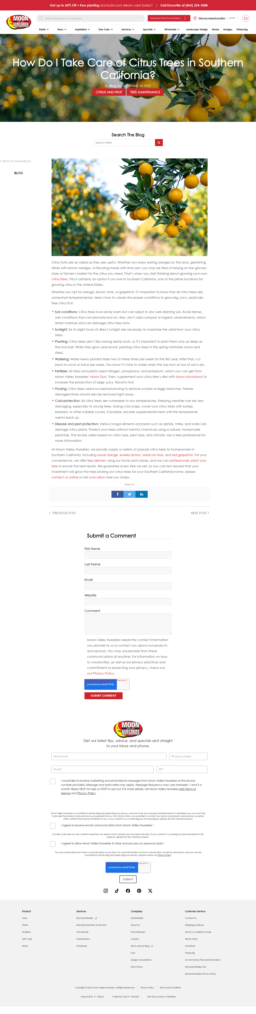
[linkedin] (141, 494)
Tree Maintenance (145, 92)
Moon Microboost (189, 377)
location (98, 477)
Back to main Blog (16, 161)
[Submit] (159, 142)
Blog (112, 85)
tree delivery (96, 460)
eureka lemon (130, 455)
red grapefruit (182, 455)
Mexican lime (153, 455)
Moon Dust (98, 377)
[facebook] (117, 494)
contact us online (65, 477)
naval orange (107, 455)
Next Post (199, 513)
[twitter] (129, 494)
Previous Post (64, 513)
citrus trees (60, 279)
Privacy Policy (103, 673)
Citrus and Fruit (109, 92)
